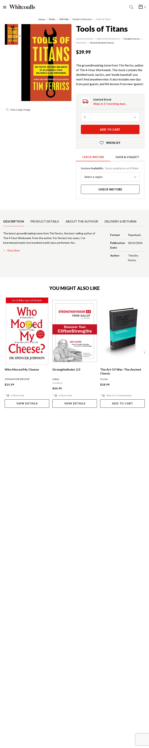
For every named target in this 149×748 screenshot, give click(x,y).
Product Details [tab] (44, 221)
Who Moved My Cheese (22, 369)
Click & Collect (127, 157)
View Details (27, 403)
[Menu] (6, 7)
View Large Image (20, 109)
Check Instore (93, 157)
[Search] (132, 7)
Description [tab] (13, 221)
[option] (13, 221)
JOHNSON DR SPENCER (17, 379)
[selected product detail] (4, 212)
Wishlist (110, 142)
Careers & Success (82, 19)
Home (41, 19)
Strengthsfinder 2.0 (66, 369)
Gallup (55, 379)
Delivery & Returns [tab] (121, 221)
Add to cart (110, 129)
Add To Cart (122, 403)
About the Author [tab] (82, 221)
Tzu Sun (104, 379)
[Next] (144, 353)
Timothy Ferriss (131, 38)
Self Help (63, 19)
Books (52, 19)
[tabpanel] (74, 247)
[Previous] (5, 353)
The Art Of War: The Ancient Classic (120, 371)
